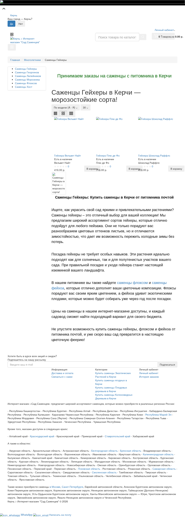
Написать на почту (60, 514)
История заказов (149, 376)
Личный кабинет (148, 373)
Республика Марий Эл (158, 414)
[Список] (55, 113)
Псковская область (89, 468)
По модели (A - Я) (65, 107)
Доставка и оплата (62, 373)
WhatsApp (27, 514)
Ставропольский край (117, 436)
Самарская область (164, 468)
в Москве (55, 486)
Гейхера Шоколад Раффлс (154, 155)
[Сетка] (63, 113)
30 (85, 107)
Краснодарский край (42, 436)
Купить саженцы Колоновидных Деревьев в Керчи (113, 396)
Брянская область (130, 450)
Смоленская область (104, 472)
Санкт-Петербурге (72, 486)
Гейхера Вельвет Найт (67, 155)
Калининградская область (158, 454)
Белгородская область (104, 450)
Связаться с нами (61, 376)
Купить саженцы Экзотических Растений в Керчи (113, 374)
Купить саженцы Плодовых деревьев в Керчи (111, 389)
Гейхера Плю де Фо (108, 155)
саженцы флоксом (132, 283)
